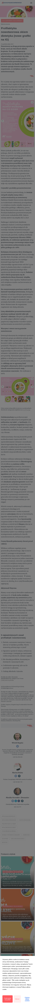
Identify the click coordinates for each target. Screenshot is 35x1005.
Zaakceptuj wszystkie (7, 998)
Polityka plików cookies (27, 999)
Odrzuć (17, 999)
